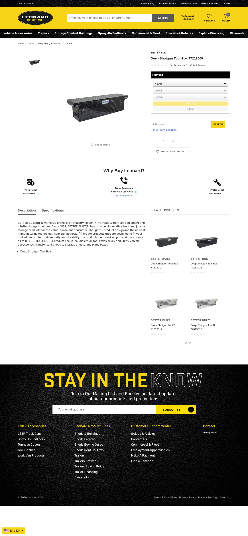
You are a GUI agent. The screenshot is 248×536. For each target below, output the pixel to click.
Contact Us (139, 439)
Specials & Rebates (179, 33)
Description (27, 210)
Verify (190, 103)
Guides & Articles (188, 3)
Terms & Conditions (165, 497)
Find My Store (26, 3)
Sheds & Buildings (87, 434)
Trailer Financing (86, 472)
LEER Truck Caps (30, 434)
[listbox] (190, 84)
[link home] (35, 18)
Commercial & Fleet (146, 33)
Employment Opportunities (150, 450)
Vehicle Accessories (17, 33)
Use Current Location (164, 129)
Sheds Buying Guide (88, 444)
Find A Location (142, 461)
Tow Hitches (26, 450)
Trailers (43, 33)
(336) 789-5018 (124, 195)
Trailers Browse (85, 461)
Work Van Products (31, 455)
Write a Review (198, 65)
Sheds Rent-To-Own (89, 450)
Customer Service (167, 3)
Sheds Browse (84, 439)
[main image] (100, 96)
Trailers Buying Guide (89, 466)
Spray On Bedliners (31, 439)
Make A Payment (209, 3)
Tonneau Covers (29, 444)
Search (218, 124)
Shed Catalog (147, 3)
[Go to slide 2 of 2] (190, 343)
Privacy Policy (187, 497)
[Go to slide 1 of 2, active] (186, 343)
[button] (120, 18)
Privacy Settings (208, 497)
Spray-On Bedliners (112, 33)
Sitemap (225, 497)
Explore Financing (211, 33)
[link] (168, 238)
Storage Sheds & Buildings (73, 33)
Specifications (53, 210)
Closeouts (237, 33)
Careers (226, 3)
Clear (190, 109)
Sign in (190, 19)
